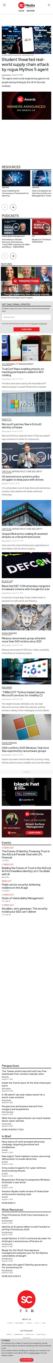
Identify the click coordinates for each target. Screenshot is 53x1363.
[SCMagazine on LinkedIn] (32, 1310)
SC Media (9, 1323)
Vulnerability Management (18, 364)
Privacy (44, 1323)
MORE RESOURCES (11, 1276)
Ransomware (9, 633)
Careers (37, 1323)
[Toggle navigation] (4, 4)
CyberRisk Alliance (19, 1323)
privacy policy (35, 1353)
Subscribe (27, 329)
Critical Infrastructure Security (22, 471)
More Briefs (8, 1203)
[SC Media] (26, 5)
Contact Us (29, 1323)
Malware (7, 687)
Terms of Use (34, 323)
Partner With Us (26, 1338)
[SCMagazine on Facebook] (20, 1310)
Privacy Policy (43, 323)
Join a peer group (40, 1334)
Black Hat (7, 581)
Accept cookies (26, 1360)
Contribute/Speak (18, 1334)
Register (30, 11)
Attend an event (29, 1334)
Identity (7, 419)
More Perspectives (13, 1129)
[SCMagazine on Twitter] (26, 1310)
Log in (21, 11)
